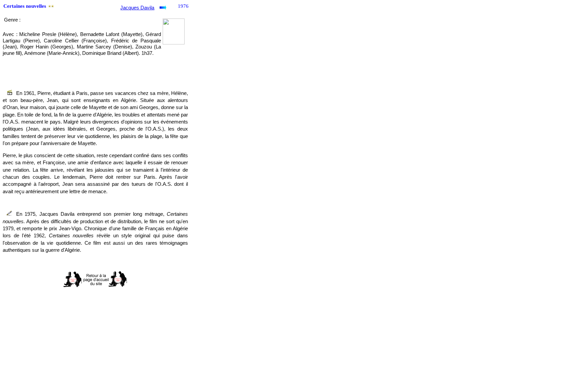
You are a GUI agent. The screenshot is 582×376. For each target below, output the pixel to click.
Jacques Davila (137, 7)
